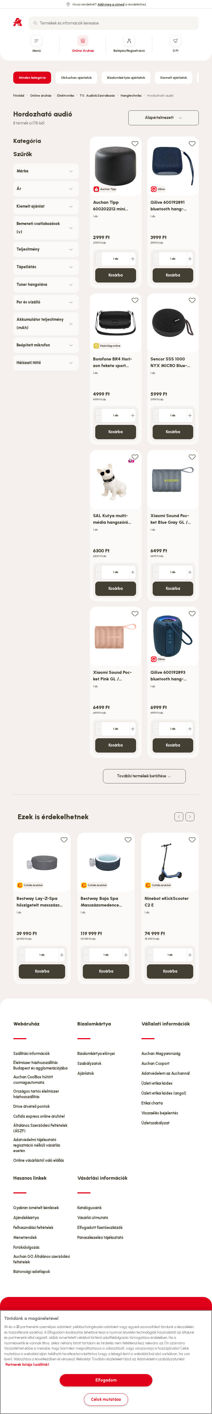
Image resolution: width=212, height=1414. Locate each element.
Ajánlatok (85, 1073)
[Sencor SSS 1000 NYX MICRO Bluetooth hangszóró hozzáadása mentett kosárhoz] (192, 300)
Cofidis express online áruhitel (39, 1116)
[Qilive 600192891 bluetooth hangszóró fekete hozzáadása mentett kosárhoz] (192, 143)
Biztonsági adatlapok (31, 1271)
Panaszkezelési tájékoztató (100, 1237)
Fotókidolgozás (26, 1247)
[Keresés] (35, 23)
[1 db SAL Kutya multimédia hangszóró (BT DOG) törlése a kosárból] (99, 572)
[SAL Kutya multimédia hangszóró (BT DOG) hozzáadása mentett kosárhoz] (135, 456)
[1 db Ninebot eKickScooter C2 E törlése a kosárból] (150, 955)
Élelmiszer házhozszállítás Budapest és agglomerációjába (40, 1065)
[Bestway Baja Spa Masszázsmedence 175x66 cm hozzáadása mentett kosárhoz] (128, 839)
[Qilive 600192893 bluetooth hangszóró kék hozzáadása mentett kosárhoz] (192, 613)
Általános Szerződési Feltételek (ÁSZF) (40, 1128)
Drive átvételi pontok (31, 1106)
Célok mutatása (106, 1399)
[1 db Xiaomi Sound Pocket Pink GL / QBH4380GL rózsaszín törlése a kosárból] (99, 729)
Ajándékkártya (26, 1217)
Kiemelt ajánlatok (173, 78)
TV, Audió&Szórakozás (97, 95)
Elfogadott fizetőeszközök (100, 1227)
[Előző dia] (178, 816)
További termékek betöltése (142, 776)
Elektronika (65, 95)
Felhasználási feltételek (33, 1227)
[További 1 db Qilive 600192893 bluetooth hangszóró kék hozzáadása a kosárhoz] (190, 729)
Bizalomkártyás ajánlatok (126, 78)
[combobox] (114, 23)
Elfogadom (106, 1380)
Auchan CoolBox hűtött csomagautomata (33, 1080)
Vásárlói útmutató (92, 1217)
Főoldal (18, 95)
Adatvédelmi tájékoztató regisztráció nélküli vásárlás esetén (36, 1145)
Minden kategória (32, 78)
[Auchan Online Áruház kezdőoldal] (17, 22)
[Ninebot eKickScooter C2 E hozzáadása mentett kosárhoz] (192, 839)
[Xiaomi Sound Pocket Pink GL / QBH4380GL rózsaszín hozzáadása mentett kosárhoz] (135, 613)
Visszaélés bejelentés (159, 1113)
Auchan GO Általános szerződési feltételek (41, 1259)
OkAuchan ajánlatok (76, 78)
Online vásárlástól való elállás (38, 1160)
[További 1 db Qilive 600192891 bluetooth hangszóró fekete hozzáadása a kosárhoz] (190, 259)
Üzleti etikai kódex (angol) (163, 1093)
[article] (116, 212)
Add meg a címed (110, 4)
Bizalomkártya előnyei (96, 1053)
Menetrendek (25, 1237)
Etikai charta (152, 1103)
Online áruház (40, 95)
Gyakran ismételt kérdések (36, 1208)
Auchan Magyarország (161, 1053)
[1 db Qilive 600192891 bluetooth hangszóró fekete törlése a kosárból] (156, 259)
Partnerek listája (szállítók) (27, 1365)
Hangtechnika (131, 95)
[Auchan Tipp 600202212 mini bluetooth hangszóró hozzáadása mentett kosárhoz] (135, 143)
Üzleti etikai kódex (157, 1083)
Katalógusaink (89, 1208)
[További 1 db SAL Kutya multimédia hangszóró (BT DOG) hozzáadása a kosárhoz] (133, 572)
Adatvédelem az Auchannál (165, 1073)
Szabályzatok (89, 1063)
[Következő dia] (190, 816)
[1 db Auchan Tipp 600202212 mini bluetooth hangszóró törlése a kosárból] (99, 259)
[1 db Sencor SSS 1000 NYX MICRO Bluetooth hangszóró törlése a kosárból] (156, 415)
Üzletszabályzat (155, 1123)
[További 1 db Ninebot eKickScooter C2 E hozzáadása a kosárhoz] (190, 955)
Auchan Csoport (155, 1063)
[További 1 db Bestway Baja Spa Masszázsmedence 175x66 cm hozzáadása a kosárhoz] (126, 955)
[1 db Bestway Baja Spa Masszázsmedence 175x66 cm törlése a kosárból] (86, 955)
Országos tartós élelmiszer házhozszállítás (36, 1094)
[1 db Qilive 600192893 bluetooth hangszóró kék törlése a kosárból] (156, 729)
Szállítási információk (31, 1053)
